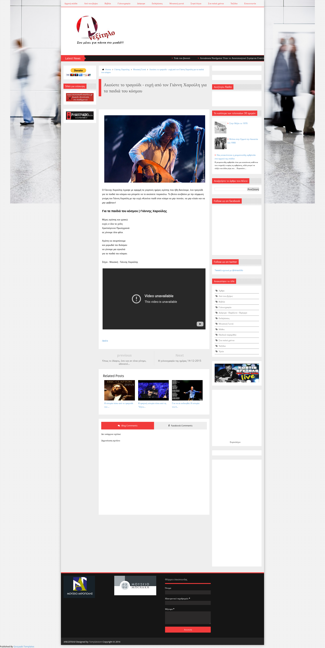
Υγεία (221, 351)
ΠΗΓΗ (105, 341)
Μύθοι (222, 329)
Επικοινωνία (250, 3)
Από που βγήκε (91, 3)
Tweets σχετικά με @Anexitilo (229, 270)
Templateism (95, 641)
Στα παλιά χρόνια (216, 3)
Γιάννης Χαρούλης (122, 69)
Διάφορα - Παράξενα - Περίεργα (233, 312)
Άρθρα (221, 290)
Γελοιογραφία (124, 3)
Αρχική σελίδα (70, 3)
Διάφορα (141, 3)
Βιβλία (108, 3)
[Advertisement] (237, 513)
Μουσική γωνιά (176, 3)
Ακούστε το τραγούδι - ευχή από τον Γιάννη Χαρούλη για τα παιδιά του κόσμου (152, 71)
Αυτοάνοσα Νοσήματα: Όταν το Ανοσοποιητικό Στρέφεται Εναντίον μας (217, 58)
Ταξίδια (234, 3)
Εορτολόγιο (235, 442)
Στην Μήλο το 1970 (238, 123)
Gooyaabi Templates (24, 646)
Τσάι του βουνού (164, 58)
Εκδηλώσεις (157, 3)
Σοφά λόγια (196, 3)
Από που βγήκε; (226, 296)
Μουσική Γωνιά (139, 69)
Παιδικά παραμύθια (227, 334)
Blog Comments (129, 425)
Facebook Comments (181, 425)
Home (108, 69)
